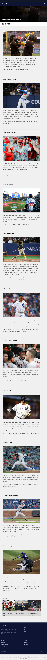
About (25, 640)
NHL (25, 633)
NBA (25, 631)
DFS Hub (3, 640)
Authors (15, 0)
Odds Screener (4, 644)
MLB (25, 629)
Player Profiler (4, 648)
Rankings (3, 646)
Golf (25, 635)
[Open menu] (45, 4)
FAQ (25, 646)
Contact (26, 642)
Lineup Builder (4, 642)
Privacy (26, 648)
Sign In (41, 3)
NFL (25, 627)
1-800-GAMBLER (33, 657)
